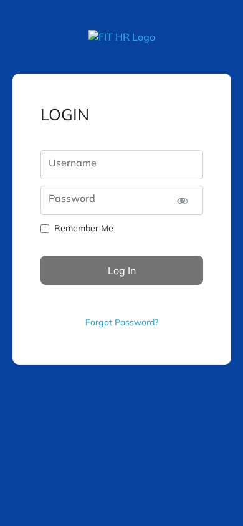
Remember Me (83, 228)
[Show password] (183, 200)
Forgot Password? (121, 322)
